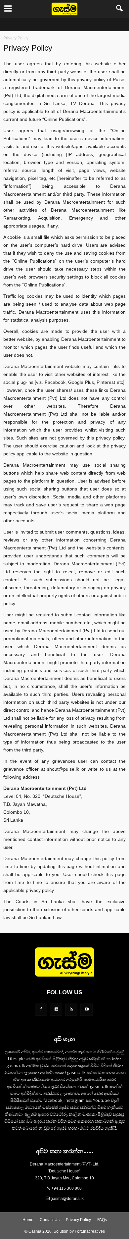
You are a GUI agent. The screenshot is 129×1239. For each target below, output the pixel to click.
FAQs (102, 1219)
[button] (119, 9)
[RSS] (71, 1010)
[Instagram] (56, 1010)
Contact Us (50, 1219)
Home (27, 1219)
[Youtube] (86, 1010)
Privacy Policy (78, 1219)
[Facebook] (41, 1010)
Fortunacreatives (90, 1231)
